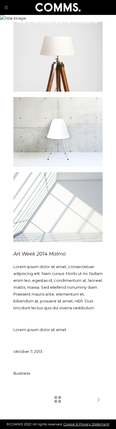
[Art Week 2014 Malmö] (58, 57)
